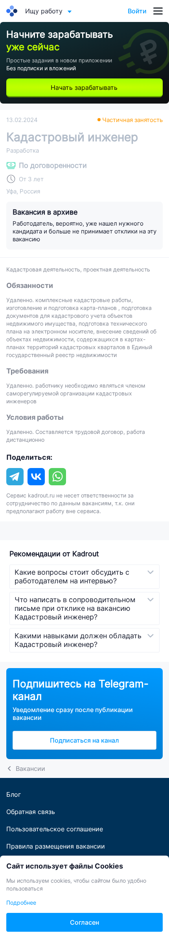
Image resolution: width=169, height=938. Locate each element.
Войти (137, 11)
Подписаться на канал (84, 740)
